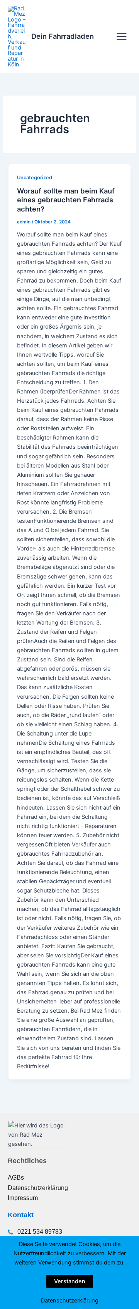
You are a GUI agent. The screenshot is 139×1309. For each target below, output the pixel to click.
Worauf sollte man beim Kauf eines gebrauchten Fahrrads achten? (66, 200)
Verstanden (69, 1281)
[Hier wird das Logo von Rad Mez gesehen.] (37, 1135)
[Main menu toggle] (121, 36)
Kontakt (21, 1215)
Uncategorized (34, 177)
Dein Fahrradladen (62, 36)
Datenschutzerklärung (69, 1300)
